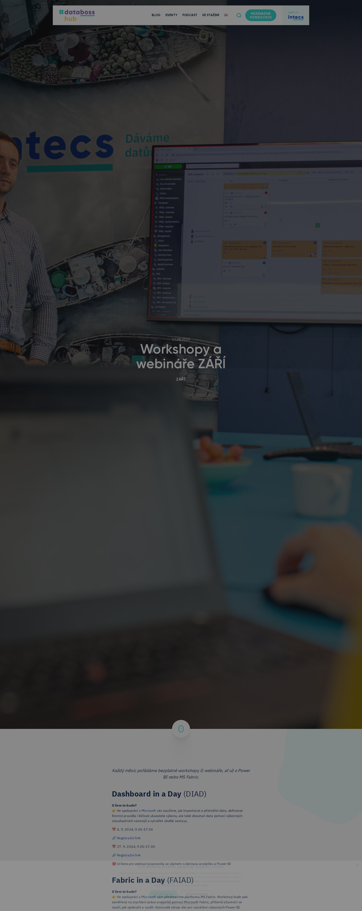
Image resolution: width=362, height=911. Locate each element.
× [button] (357, 865)
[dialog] (181, 886)
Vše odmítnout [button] (197, 894)
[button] (181, 903)
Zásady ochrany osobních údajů (189, 885)
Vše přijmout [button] (163, 894)
